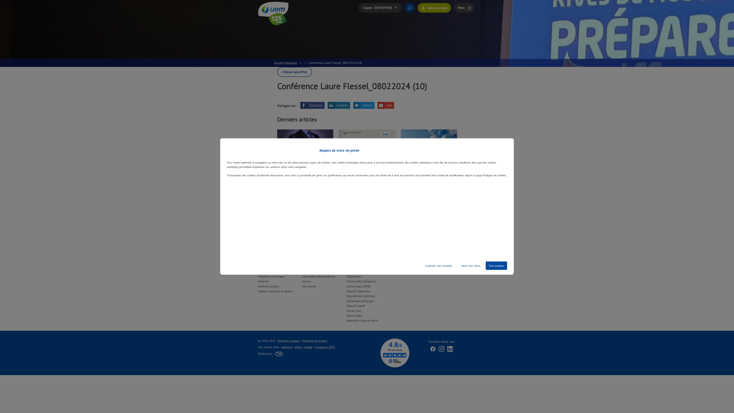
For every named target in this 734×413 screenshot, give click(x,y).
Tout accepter (496, 265)
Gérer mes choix (470, 265)
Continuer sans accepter (438, 265)
